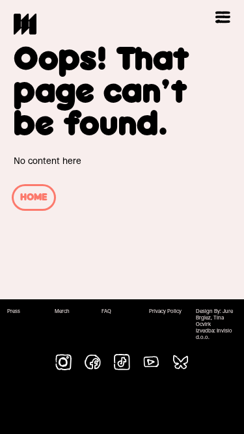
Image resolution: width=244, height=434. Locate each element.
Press (13, 311)
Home (33, 197)
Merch (62, 311)
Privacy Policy (165, 311)
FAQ (106, 311)
